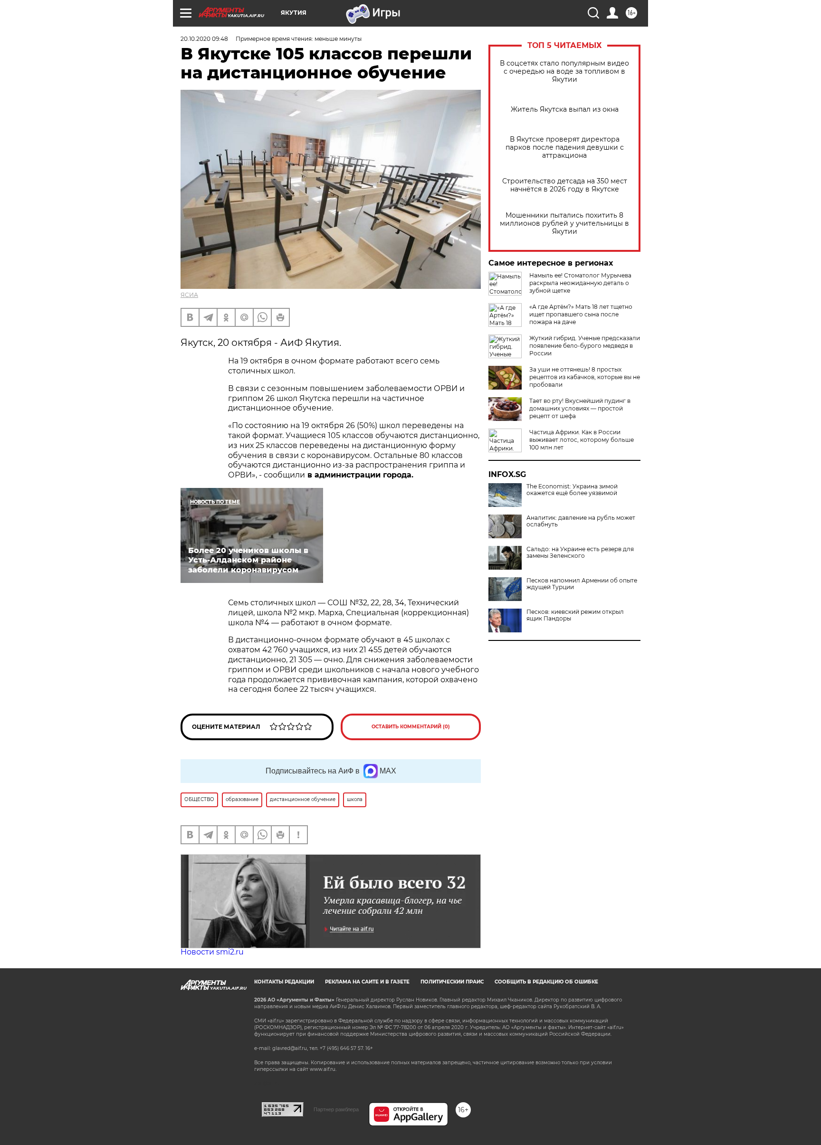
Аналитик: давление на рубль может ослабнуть (580, 521)
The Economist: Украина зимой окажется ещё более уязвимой (572, 489)
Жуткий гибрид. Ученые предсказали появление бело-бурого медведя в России (584, 345)
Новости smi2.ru (212, 951)
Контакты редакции (284, 982)
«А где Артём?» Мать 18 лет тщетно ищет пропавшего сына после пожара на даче (580, 314)
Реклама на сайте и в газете (367, 982)
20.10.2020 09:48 (204, 38)
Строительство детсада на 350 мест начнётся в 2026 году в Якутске (564, 185)
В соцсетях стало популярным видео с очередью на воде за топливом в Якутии (564, 71)
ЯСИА (189, 294)
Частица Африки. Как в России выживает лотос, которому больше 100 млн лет (581, 440)
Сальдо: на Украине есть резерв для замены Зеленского (580, 552)
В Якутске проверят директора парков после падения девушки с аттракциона (565, 147)
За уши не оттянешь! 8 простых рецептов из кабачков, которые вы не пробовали (584, 377)
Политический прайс (452, 982)
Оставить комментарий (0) (411, 727)
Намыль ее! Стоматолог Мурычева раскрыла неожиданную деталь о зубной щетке (580, 283)
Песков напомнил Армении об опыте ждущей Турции (581, 584)
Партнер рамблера (336, 1109)
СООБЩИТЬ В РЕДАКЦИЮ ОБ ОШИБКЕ (546, 982)
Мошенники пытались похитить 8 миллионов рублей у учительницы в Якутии (564, 223)
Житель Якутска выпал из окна (565, 109)
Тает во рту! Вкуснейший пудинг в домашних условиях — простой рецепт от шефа (579, 408)
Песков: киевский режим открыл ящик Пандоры (575, 615)
